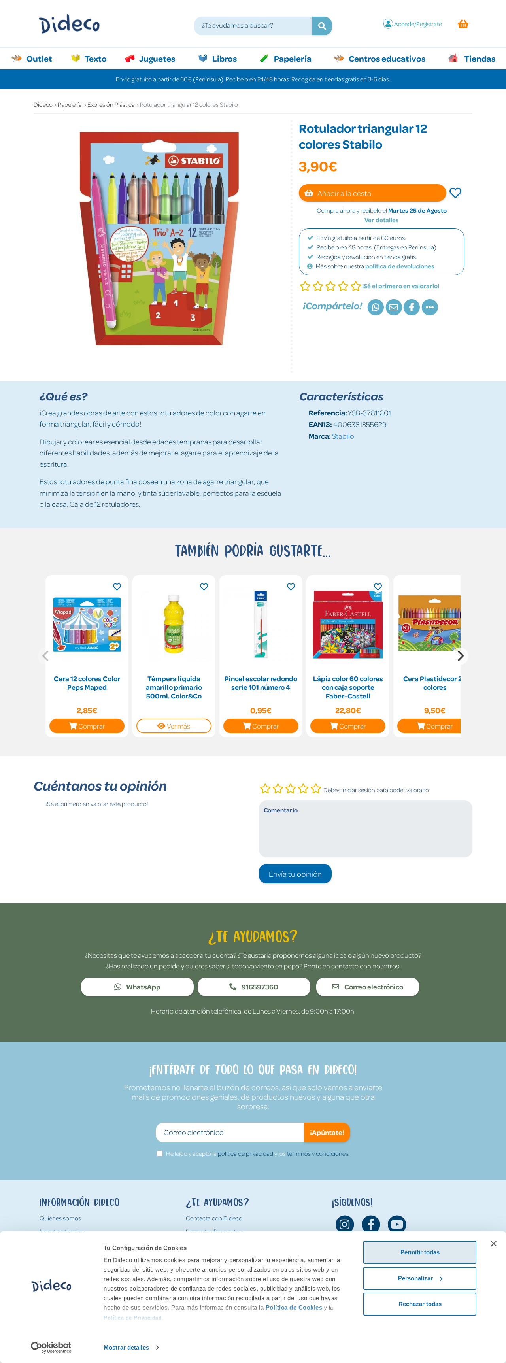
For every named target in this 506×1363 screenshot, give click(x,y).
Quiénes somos (60, 1218)
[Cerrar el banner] (494, 1243)
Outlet (43, 58)
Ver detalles (381, 220)
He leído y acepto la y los (257, 1153)
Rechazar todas (420, 1304)
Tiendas (479, 58)
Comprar (91, 725)
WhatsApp (142, 986)
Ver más (178, 725)
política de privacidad (245, 1153)
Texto (99, 58)
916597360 (259, 986)
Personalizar (415, 1278)
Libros (224, 58)
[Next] (459, 656)
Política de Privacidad (133, 1318)
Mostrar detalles (126, 1347)
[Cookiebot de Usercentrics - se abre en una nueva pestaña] (51, 1348)
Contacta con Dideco (214, 1218)
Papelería (292, 58)
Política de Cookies (294, 1307)
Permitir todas (420, 1252)
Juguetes (156, 58)
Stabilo (343, 435)
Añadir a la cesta (343, 193)
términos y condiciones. (318, 1153)
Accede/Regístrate (418, 24)
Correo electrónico (373, 986)
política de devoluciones (399, 266)
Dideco (43, 104)
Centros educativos (386, 58)
